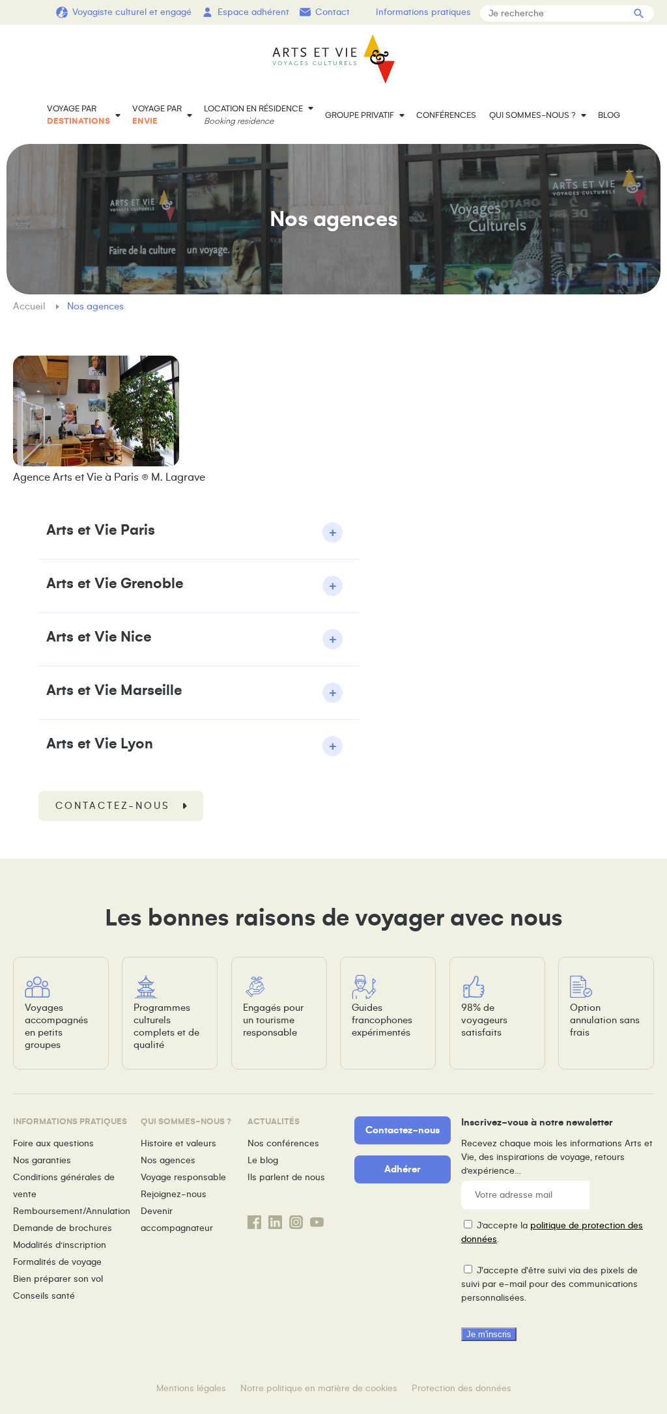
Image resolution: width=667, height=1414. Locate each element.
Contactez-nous (112, 805)
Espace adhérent (253, 12)
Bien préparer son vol (58, 1279)
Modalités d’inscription (59, 1245)
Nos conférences (283, 1143)
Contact (332, 12)
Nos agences (168, 1160)
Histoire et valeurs (178, 1143)
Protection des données (461, 1388)
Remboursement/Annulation (71, 1211)
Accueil (30, 306)
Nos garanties (42, 1160)
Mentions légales (191, 1388)
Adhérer (402, 1169)
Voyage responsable (183, 1177)
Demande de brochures (62, 1228)
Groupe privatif (359, 115)
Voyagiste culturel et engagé (132, 12)
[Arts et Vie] (333, 59)
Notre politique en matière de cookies (318, 1388)
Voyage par (78, 115)
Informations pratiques (423, 12)
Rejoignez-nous (173, 1194)
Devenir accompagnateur (177, 1219)
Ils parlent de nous (286, 1177)
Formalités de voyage (57, 1262)
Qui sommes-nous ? (532, 115)
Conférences (446, 115)
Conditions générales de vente (64, 1185)
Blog (609, 115)
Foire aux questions (53, 1143)
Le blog (263, 1160)
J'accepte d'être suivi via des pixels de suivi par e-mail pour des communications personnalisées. (549, 1284)
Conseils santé (44, 1296)
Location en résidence (253, 115)
